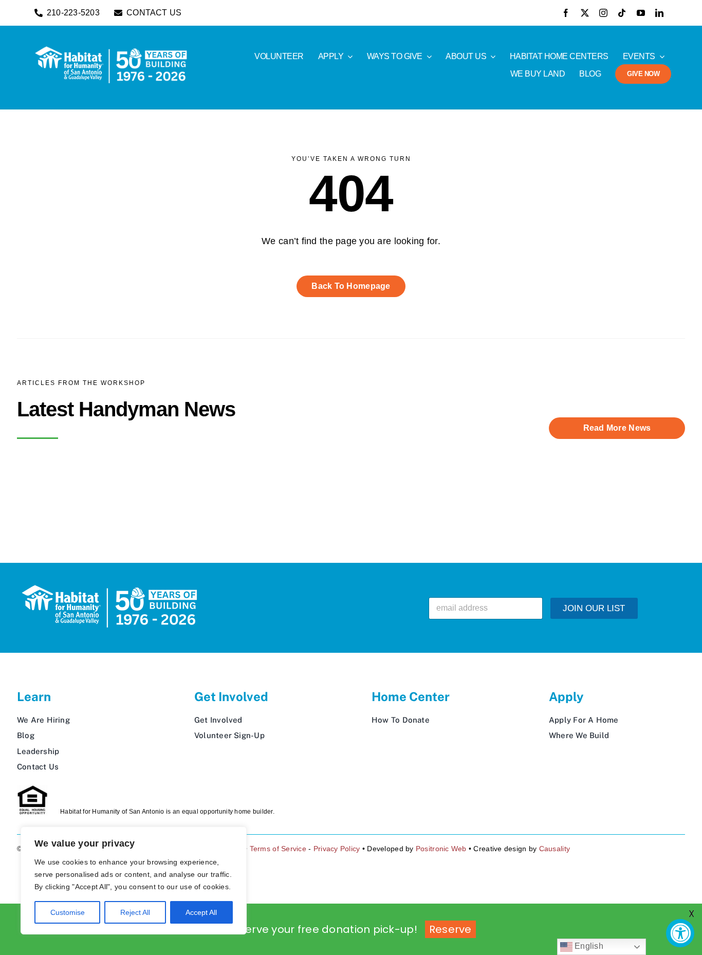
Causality (554, 848)
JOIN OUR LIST (594, 608)
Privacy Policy (336, 848)
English (587, 946)
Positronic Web (441, 848)
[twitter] (585, 13)
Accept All (201, 912)
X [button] (691, 913)
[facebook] (566, 13)
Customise (67, 912)
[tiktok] (622, 13)
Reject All (135, 912)
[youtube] (641, 13)
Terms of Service (278, 848)
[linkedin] (659, 13)
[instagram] (603, 13)
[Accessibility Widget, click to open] (680, 933)
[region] (134, 880)
